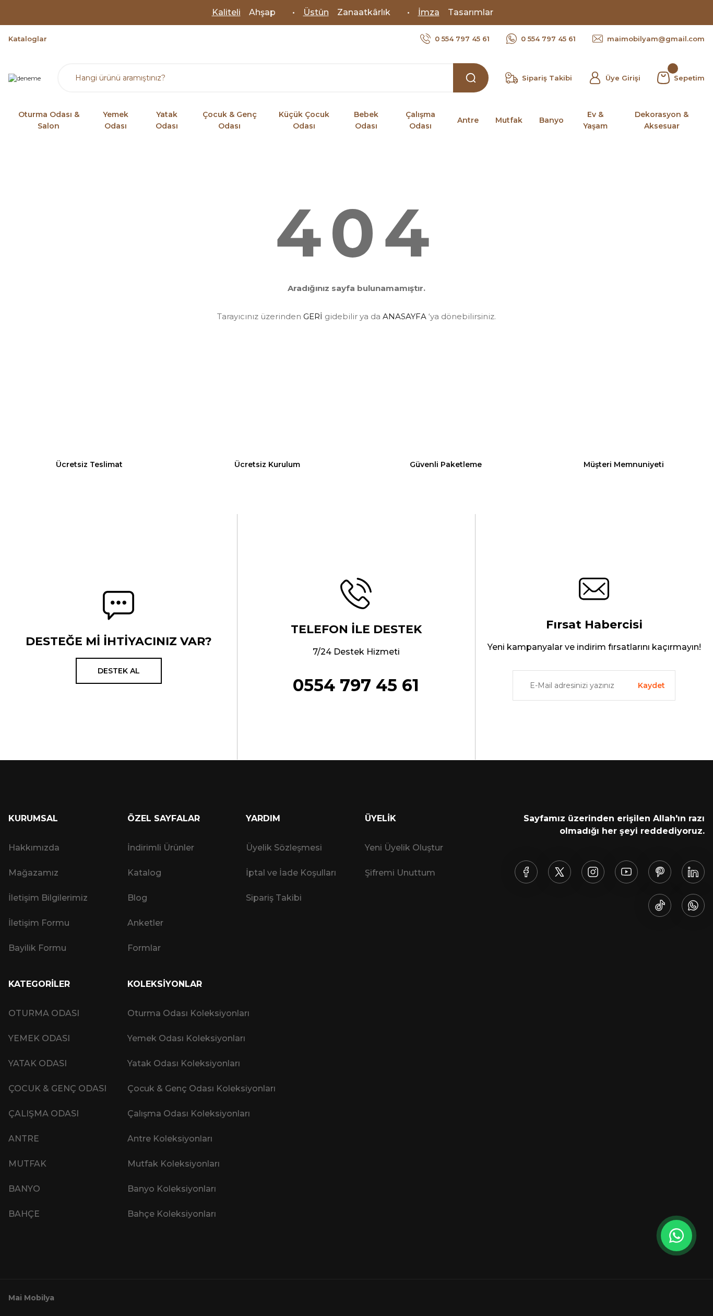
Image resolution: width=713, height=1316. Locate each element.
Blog (137, 898)
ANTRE (23, 1139)
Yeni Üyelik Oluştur (404, 848)
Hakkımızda (34, 848)
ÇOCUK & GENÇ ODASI (57, 1088)
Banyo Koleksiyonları (171, 1189)
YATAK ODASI (37, 1063)
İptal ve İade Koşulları (291, 873)
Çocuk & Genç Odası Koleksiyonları (201, 1088)
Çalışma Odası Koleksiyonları (188, 1114)
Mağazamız (33, 873)
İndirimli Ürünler (160, 848)
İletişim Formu (38, 923)
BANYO (24, 1189)
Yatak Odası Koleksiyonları (183, 1063)
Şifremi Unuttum (400, 873)
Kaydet (651, 685)
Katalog (144, 873)
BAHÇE (24, 1214)
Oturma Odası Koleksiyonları (188, 1013)
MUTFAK (27, 1164)
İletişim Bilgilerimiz (48, 898)
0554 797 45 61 (356, 685)
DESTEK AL (119, 671)
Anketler (145, 923)
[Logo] (24, 78)
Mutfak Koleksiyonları (173, 1164)
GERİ (313, 316)
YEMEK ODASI (39, 1038)
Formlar (144, 948)
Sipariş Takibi (274, 898)
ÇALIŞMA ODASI (43, 1114)
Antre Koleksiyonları (169, 1139)
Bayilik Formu (37, 948)
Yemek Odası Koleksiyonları (186, 1038)
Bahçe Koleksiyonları (171, 1214)
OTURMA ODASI (43, 1013)
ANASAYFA (404, 316)
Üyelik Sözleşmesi (284, 848)
